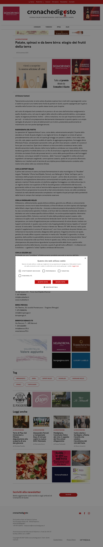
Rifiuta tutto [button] (60, 282)
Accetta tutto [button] (43, 282)
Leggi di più (75, 266)
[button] (51, 287)
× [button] (85, 258)
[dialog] (51, 273)
